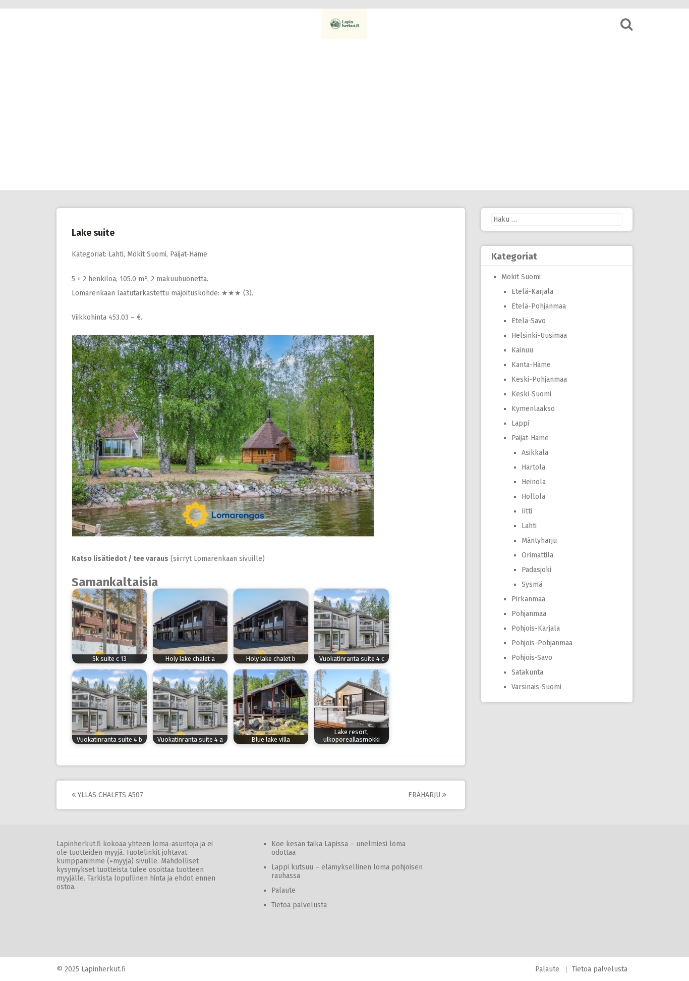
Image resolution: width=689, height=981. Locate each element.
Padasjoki (536, 569)
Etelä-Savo (528, 321)
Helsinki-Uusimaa (539, 335)
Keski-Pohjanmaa (539, 379)
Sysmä (532, 584)
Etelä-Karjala (532, 291)
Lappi (520, 423)
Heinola (534, 482)
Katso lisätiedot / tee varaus (120, 558)
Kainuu (522, 350)
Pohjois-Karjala (535, 628)
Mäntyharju (539, 540)
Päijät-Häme (188, 254)
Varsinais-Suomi (536, 687)
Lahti (116, 254)
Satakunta (527, 672)
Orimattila (537, 555)
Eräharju (425, 795)
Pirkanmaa (528, 599)
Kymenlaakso (533, 408)
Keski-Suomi (531, 394)
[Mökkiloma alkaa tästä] (344, 24)
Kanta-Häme (531, 364)
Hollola (533, 496)
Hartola (533, 467)
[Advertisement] (344, 114)
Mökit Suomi (146, 254)
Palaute (283, 890)
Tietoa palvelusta (299, 905)
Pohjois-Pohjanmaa (541, 643)
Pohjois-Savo (531, 657)
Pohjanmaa (528, 613)
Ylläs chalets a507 (109, 795)
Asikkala (535, 452)
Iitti (527, 511)
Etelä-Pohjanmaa (538, 306)
